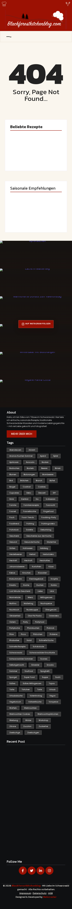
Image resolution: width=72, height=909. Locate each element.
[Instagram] (49, 871)
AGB (50, 893)
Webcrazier (50, 897)
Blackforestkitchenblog (26, 885)
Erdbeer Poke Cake (20, 157)
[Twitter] (32, 871)
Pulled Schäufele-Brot (49, 219)
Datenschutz (40, 893)
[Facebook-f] (23, 871)
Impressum (25, 893)
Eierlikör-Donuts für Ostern (22, 219)
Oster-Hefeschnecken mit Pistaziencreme (47, 155)
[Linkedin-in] (41, 871)
